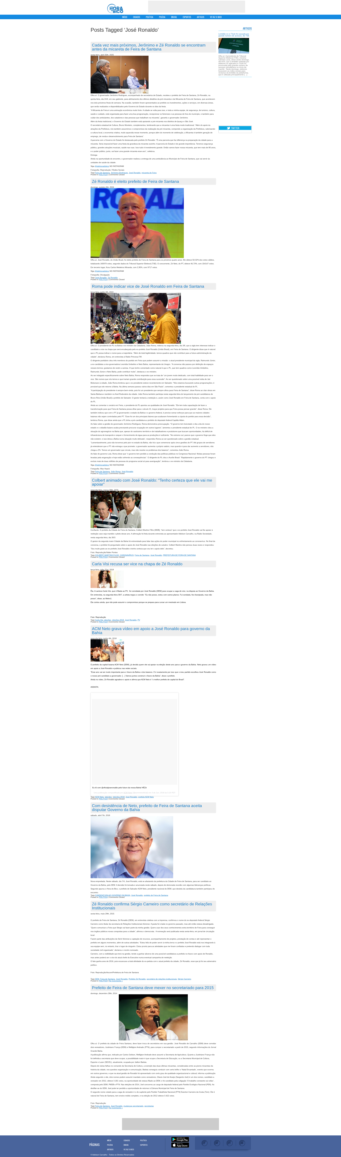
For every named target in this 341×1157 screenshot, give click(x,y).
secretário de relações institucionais (162, 979)
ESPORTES (187, 17)
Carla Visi (99, 620)
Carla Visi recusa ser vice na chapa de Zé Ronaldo (137, 564)
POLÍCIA (162, 17)
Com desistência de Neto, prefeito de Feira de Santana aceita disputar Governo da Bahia (147, 807)
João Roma (116, 471)
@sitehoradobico (102, 166)
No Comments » (116, 981)
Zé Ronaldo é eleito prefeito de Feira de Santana (135, 181)
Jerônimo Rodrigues (119, 173)
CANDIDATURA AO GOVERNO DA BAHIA (112, 895)
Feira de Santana (102, 173)
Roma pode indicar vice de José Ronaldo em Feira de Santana (148, 286)
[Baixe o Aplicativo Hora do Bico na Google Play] (180, 1139)
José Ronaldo (135, 173)
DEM (97, 979)
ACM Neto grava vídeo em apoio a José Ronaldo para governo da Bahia (151, 630)
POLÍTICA (149, 17)
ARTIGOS (200, 17)
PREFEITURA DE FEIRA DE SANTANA (179, 555)
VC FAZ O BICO (216, 17)
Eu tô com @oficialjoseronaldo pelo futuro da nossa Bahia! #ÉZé (119, 788)
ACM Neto (127, 793)
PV (139, 620)
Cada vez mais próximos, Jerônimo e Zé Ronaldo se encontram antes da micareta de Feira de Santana (149, 47)
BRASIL (174, 17)
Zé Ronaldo (113, 278)
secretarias (149, 1106)
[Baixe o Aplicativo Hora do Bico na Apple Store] (180, 1145)
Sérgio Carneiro (184, 979)
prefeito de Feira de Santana (156, 895)
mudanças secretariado (133, 1106)
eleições (107, 620)
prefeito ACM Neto (146, 797)
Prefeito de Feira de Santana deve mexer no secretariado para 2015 (153, 987)
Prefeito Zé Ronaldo (137, 979)
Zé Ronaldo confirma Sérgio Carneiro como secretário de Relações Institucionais (152, 906)
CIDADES (136, 17)
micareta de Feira (149, 173)
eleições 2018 (118, 620)
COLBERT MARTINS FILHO (107, 555)
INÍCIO (124, 17)
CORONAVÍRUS (127, 555)
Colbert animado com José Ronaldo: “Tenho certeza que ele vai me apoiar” (152, 482)
